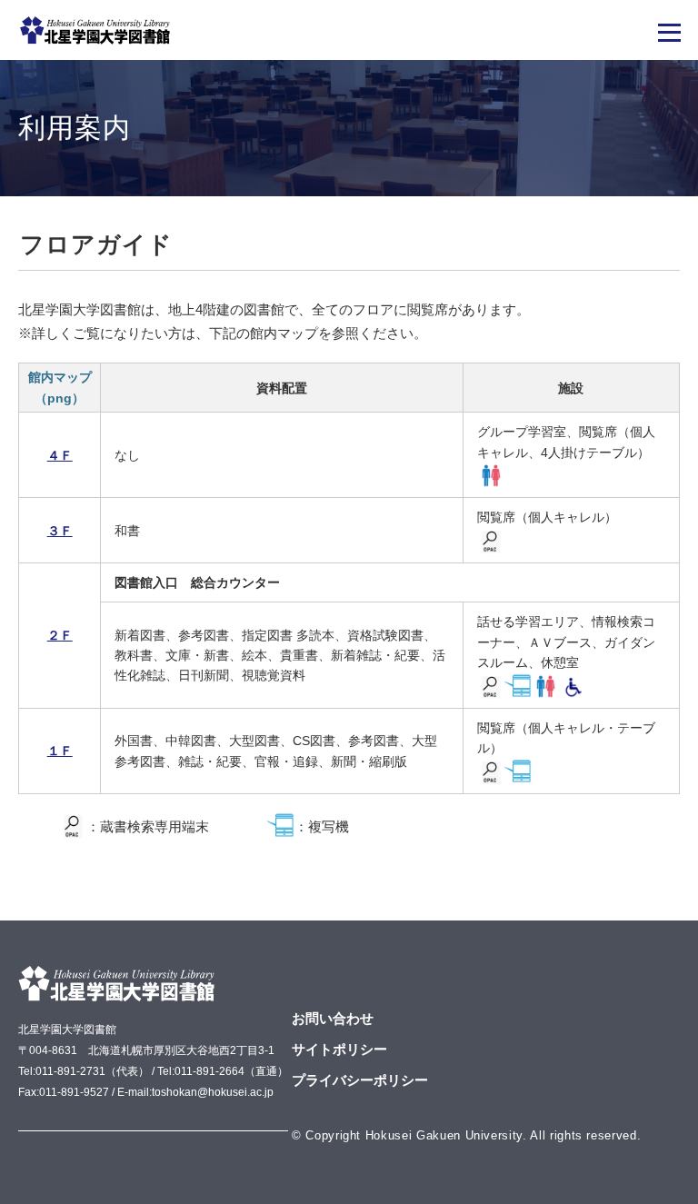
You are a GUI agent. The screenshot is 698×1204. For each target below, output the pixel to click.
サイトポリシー (339, 1049)
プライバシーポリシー (360, 1080)
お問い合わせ (333, 1018)
